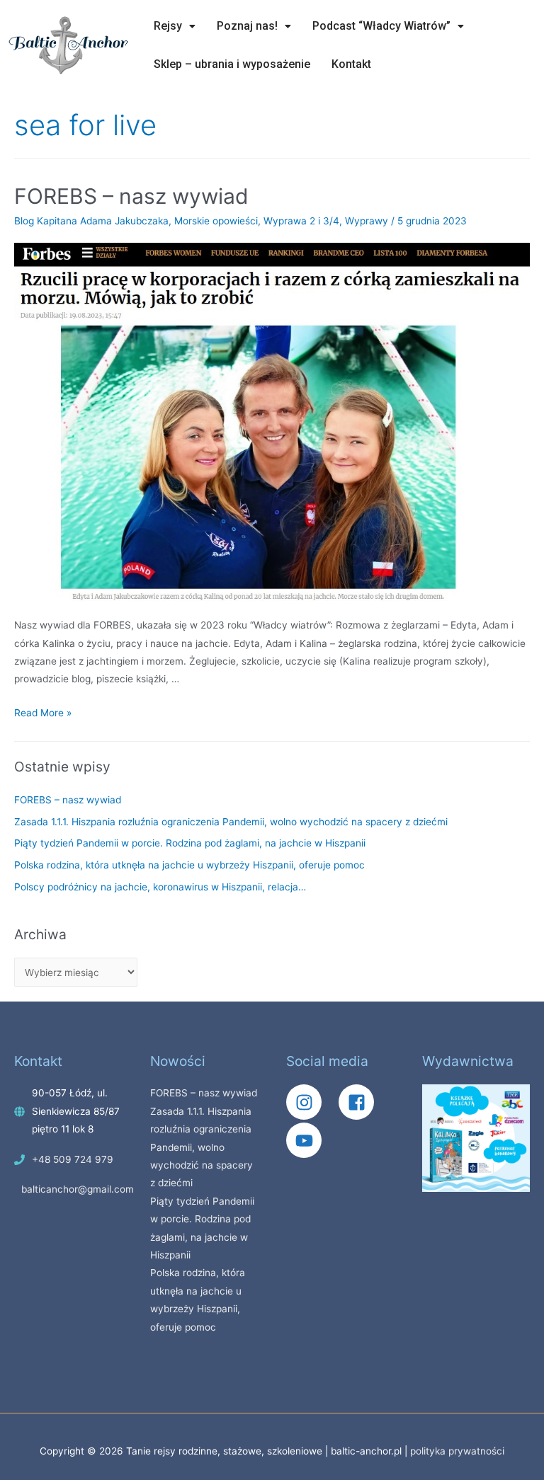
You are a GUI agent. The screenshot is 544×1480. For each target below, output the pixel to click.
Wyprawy (366, 220)
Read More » (43, 712)
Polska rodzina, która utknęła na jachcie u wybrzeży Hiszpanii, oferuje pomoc (189, 865)
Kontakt (351, 64)
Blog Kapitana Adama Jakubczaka (91, 220)
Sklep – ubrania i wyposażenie (232, 64)
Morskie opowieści (216, 220)
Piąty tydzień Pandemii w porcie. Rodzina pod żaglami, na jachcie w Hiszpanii (190, 843)
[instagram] (311, 1102)
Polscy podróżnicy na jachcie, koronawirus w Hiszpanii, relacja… (160, 887)
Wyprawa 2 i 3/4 (301, 220)
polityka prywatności (457, 1451)
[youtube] (307, 1140)
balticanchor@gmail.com (77, 1189)
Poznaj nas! (247, 26)
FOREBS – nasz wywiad (131, 196)
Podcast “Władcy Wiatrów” (381, 26)
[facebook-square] (363, 1102)
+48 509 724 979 (72, 1159)
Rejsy (168, 26)
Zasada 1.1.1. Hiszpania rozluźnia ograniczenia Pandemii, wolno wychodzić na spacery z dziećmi (231, 821)
